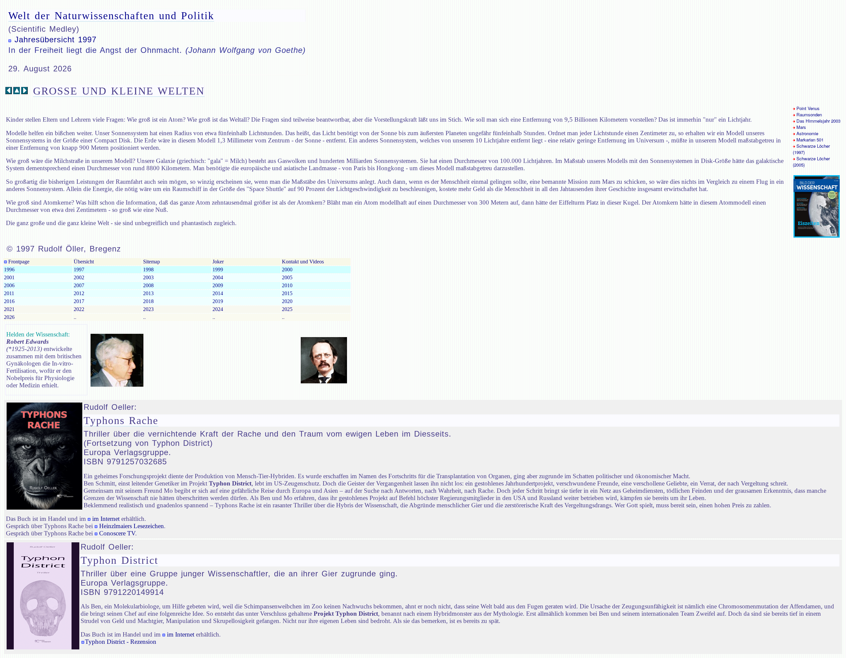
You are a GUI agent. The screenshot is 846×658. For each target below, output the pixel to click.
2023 (148, 309)
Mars (800, 127)
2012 (79, 293)
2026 (9, 317)
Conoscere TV (117, 533)
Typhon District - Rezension (120, 641)
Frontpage (18, 261)
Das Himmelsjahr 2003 (817, 121)
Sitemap (151, 261)
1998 (148, 269)
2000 (287, 269)
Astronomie (806, 133)
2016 (9, 301)
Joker (218, 261)
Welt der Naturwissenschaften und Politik (111, 15)
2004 (217, 277)
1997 (79, 269)
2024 (217, 309)
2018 (148, 301)
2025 (287, 309)
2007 (79, 285)
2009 (217, 285)
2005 (287, 277)
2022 (79, 309)
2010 (287, 285)
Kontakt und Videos (303, 261)
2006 (9, 285)
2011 (9, 293)
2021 (9, 309)
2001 (9, 277)
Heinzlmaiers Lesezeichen (131, 526)
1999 (217, 269)
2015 (287, 293)
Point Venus (807, 108)
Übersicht (84, 261)
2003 (148, 277)
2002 (79, 277)
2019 (217, 301)
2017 (79, 301)
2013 (148, 293)
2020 (287, 301)
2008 (148, 285)
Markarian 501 (809, 139)
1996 (9, 269)
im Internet (106, 518)
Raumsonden (808, 114)
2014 (217, 293)
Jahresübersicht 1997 (55, 39)
